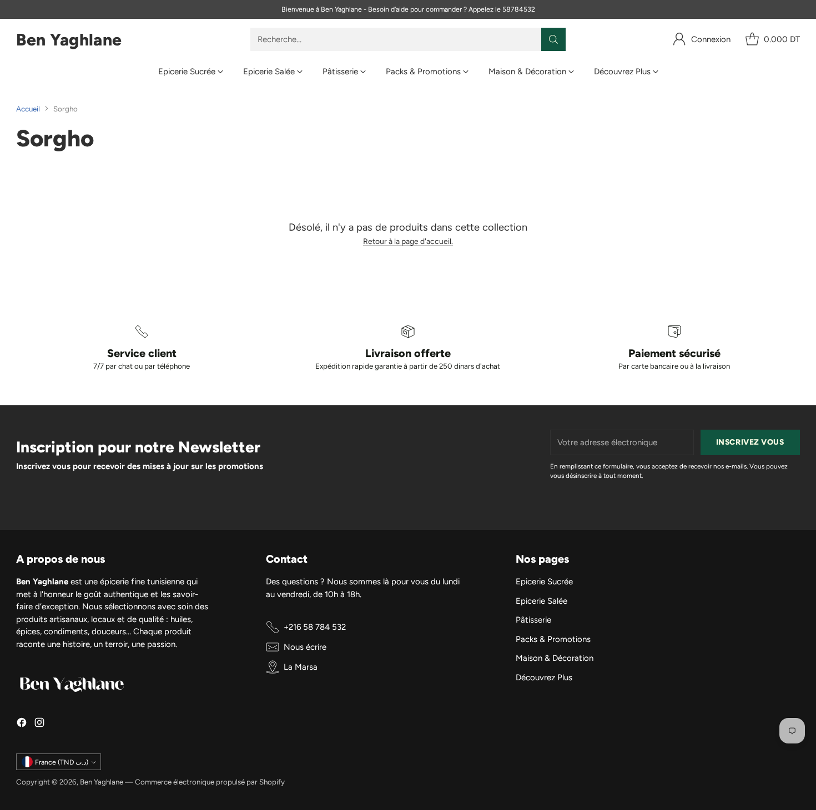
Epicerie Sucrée (544, 582)
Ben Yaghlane (101, 781)
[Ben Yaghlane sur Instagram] (39, 724)
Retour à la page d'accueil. (408, 241)
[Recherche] (553, 39)
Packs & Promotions (553, 639)
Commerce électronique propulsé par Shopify (210, 781)
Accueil (28, 108)
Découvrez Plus (544, 677)
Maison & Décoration (554, 658)
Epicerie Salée (541, 601)
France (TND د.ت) (61, 762)
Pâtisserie (533, 620)
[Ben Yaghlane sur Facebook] (21, 724)
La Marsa (301, 667)
